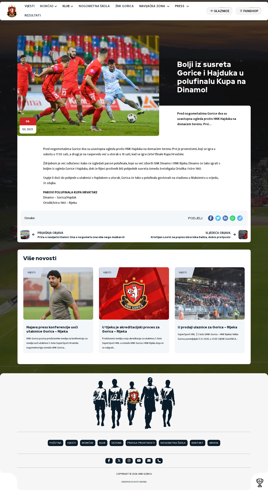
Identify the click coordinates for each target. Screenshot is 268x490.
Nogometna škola (94, 6)
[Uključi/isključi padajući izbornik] (55, 6)
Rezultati (33, 15)
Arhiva (213, 443)
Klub (102, 443)
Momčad (46, 6)
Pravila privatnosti (141, 443)
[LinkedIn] (225, 218)
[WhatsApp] (232, 218)
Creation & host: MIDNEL (134, 482)
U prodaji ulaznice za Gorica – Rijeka (207, 327)
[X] (218, 218)
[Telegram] (240, 218)
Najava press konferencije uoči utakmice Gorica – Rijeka (52, 329)
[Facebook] (210, 218)
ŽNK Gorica (124, 6)
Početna (55, 443)
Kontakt (197, 443)
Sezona (116, 443)
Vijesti (29, 6)
